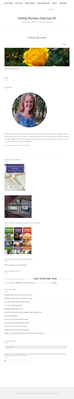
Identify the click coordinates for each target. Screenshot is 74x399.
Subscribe (63, 3)
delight (26, 279)
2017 (61, 279)
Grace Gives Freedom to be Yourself (16, 326)
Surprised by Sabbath (11, 316)
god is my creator (18, 279)
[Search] (68, 9)
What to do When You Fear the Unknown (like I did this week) (23, 312)
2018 (50, 283)
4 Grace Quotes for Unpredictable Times (17, 323)
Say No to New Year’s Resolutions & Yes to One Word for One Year (25, 333)
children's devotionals (24, 283)
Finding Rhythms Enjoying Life (37, 18)
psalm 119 (7, 283)
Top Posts (19, 3)
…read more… (28, 141)
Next (65, 44)
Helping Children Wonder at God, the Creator (18, 295)
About (54, 3)
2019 (58, 279)
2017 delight (31, 279)
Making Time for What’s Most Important (17, 330)
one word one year (45, 278)
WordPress (55, 393)
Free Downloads (43, 3)
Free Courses (30, 3)
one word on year (45, 283)
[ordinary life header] (37, 57)
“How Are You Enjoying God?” (14, 305)
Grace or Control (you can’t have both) (16, 319)
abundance (37, 283)
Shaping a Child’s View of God (14, 309)
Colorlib (44, 393)
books (54, 283)
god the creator (65, 279)
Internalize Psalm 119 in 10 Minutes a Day (17, 302)
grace (13, 283)
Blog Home (9, 3)
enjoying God (9, 279)
